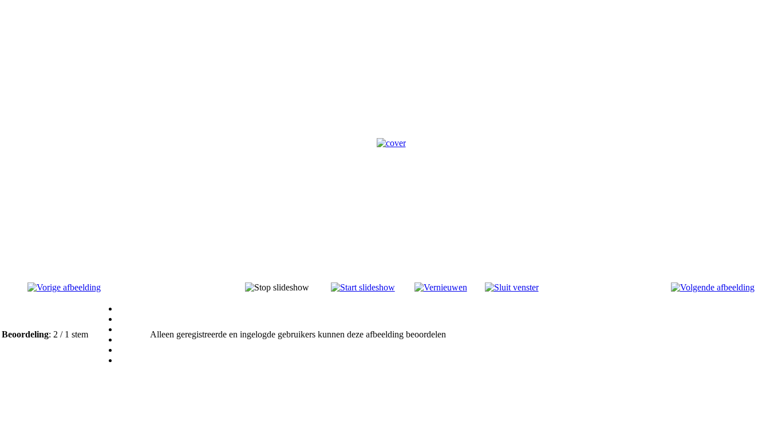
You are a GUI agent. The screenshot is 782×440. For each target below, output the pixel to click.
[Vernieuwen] (440, 287)
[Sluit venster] (512, 287)
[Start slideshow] (363, 287)
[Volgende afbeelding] (713, 287)
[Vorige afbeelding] (64, 287)
